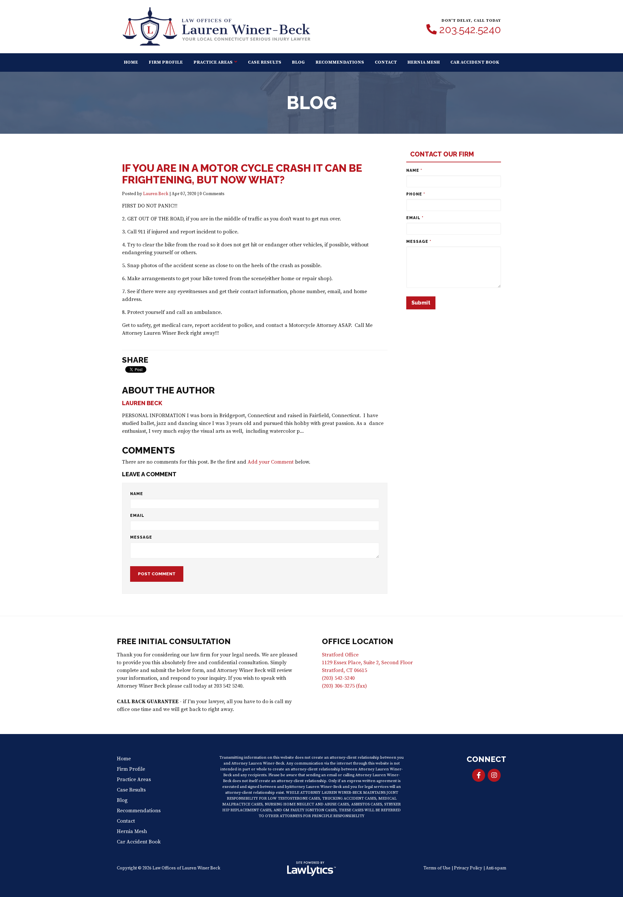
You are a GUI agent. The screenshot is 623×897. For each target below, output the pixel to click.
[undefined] (494, 775)
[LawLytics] (311, 868)
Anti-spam (496, 868)
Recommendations (339, 62)
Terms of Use (436, 868)
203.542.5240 (470, 29)
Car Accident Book (474, 62)
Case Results (264, 62)
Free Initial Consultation (174, 641)
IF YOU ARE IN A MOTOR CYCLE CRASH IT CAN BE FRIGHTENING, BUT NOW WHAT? (242, 174)
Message (141, 537)
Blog (298, 62)
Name (136, 494)
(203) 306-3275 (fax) (344, 686)
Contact (386, 62)
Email (137, 515)
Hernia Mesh (424, 62)
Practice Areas (213, 62)
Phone (415, 194)
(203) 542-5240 (338, 678)
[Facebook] (478, 775)
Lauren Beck (155, 194)
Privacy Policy (468, 868)
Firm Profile (166, 62)
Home (131, 62)
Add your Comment (271, 462)
